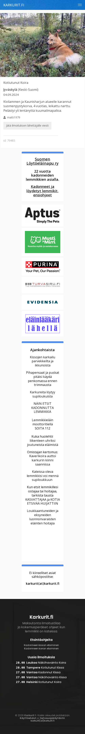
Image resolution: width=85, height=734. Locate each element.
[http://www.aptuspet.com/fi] (42, 226)
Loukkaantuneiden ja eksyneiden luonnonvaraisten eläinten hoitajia (42, 517)
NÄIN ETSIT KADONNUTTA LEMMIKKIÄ (42, 407)
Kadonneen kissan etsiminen (41, 645)
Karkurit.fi (13, 5)
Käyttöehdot (28, 718)
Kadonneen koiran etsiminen (41, 648)
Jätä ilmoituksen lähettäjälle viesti (27, 125)
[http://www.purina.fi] (42, 275)
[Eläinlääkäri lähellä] (42, 336)
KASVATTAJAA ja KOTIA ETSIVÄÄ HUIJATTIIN (42, 501)
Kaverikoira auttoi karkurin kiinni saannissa (42, 460)
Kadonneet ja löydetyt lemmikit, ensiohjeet (42, 191)
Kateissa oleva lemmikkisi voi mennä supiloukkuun (43, 475)
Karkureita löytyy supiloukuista (42, 394)
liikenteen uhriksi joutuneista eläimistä (42, 442)
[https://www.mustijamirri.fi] (42, 255)
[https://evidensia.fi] (42, 309)
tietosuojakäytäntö (52, 718)
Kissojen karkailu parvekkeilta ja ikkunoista (42, 361)
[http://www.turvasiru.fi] (42, 293)
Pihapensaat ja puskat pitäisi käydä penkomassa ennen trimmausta (42, 378)
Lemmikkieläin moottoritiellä (42, 422)
